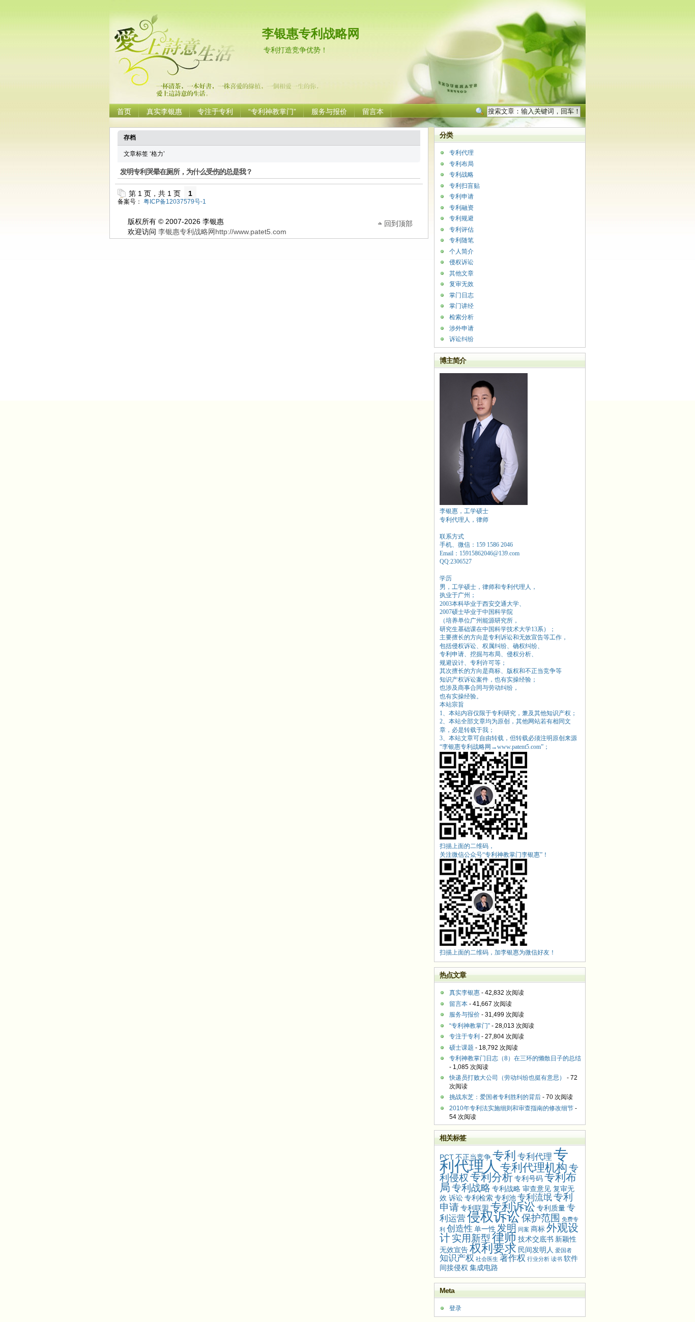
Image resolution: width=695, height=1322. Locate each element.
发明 (506, 1228)
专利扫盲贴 (464, 185)
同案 (523, 1229)
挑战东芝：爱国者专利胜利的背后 (495, 1097)
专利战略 (461, 174)
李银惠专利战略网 (311, 33)
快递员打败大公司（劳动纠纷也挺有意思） (507, 1077)
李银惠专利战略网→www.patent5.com (491, 746)
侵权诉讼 (461, 262)
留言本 (373, 111)
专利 (504, 1155)
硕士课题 (461, 1047)
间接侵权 (454, 1267)
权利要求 (493, 1248)
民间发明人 (536, 1250)
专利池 (505, 1198)
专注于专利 (215, 111)
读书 (556, 1259)
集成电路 (484, 1267)
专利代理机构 (533, 1167)
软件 (571, 1258)
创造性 (460, 1228)
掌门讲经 (461, 306)
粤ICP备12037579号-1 (174, 201)
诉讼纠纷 (461, 339)
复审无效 (461, 284)
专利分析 (491, 1177)
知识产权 (457, 1258)
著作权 (513, 1258)
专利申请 (461, 196)
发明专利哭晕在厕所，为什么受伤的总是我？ (186, 172)
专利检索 (479, 1198)
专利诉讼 (512, 1206)
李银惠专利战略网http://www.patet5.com (222, 232)
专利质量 (551, 1208)
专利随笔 (461, 240)
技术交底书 (536, 1239)
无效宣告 (454, 1250)
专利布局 (461, 163)
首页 (124, 111)
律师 (504, 1237)
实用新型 (471, 1238)
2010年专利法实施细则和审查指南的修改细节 (511, 1108)
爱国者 (563, 1250)
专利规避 (461, 218)
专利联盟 (474, 1208)
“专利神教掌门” (272, 111)
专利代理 (461, 152)
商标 (538, 1229)
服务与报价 (329, 111)
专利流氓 (534, 1197)
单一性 (485, 1229)
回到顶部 (398, 222)
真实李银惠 (164, 111)
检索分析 (461, 317)
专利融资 (461, 207)
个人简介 (461, 251)
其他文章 (461, 273)
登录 (455, 1308)
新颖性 (565, 1239)
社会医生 (487, 1259)
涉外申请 (461, 328)
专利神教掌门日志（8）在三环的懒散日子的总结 (515, 1058)
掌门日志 (461, 295)
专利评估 (461, 229)
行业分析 (538, 1259)
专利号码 (528, 1178)
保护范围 (541, 1218)
